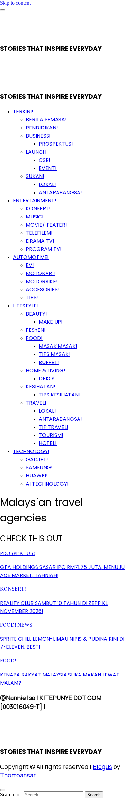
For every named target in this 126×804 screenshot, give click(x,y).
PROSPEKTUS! (56, 144)
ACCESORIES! (42, 289)
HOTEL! (48, 443)
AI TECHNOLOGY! (47, 483)
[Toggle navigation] (2, 10)
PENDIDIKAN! (42, 127)
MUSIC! (35, 216)
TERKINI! (23, 111)
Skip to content (15, 3)
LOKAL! (47, 184)
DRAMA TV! (40, 241)
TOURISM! (51, 435)
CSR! (44, 160)
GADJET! (37, 459)
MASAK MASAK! (58, 346)
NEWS (24, 625)
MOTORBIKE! (42, 281)
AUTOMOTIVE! (31, 257)
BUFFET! (49, 362)
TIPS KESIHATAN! (59, 394)
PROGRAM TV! (44, 249)
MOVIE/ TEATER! (46, 225)
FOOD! (34, 338)
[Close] (2, 790)
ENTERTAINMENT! (34, 200)
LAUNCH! (37, 152)
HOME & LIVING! (45, 370)
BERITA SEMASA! (46, 119)
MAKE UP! (51, 322)
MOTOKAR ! (40, 273)
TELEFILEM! (39, 233)
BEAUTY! (36, 314)
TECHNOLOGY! (31, 451)
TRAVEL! (36, 403)
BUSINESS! (38, 136)
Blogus (102, 767)
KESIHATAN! (40, 386)
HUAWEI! (36, 475)
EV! (30, 265)
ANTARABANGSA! (60, 192)
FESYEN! (36, 330)
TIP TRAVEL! (53, 427)
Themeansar (17, 775)
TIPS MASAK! (54, 354)
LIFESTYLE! (25, 305)
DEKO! (47, 378)
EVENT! (48, 168)
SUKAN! (35, 176)
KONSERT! (38, 208)
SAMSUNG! (39, 467)
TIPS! (32, 297)
